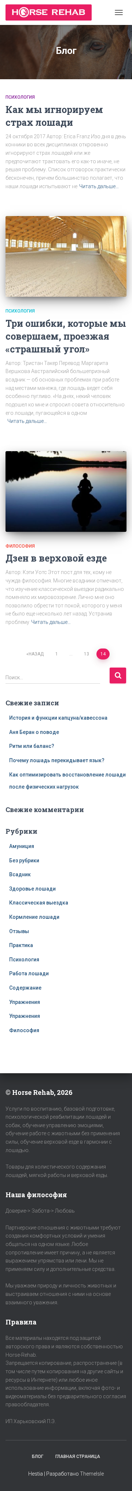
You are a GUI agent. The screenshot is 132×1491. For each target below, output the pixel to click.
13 (86, 654)
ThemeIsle (92, 1474)
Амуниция (21, 846)
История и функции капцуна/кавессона (58, 718)
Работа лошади (29, 973)
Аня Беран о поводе (34, 732)
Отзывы (19, 931)
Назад (36, 654)
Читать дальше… (99, 186)
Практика (21, 945)
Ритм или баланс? (31, 746)
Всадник (20, 874)
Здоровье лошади (32, 889)
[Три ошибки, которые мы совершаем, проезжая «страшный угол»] (66, 256)
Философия (20, 546)
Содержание (25, 988)
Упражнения (24, 1002)
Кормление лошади (34, 917)
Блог (37, 1456)
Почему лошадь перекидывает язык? (56, 760)
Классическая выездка (38, 903)
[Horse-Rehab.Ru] (51, 12)
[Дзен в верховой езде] (66, 491)
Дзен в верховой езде (56, 558)
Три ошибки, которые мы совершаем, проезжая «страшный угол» (66, 336)
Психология (20, 97)
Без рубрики (24, 860)
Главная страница (77, 1456)
